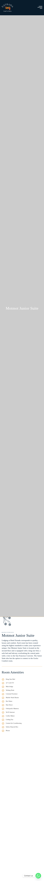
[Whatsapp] (38, 875)
